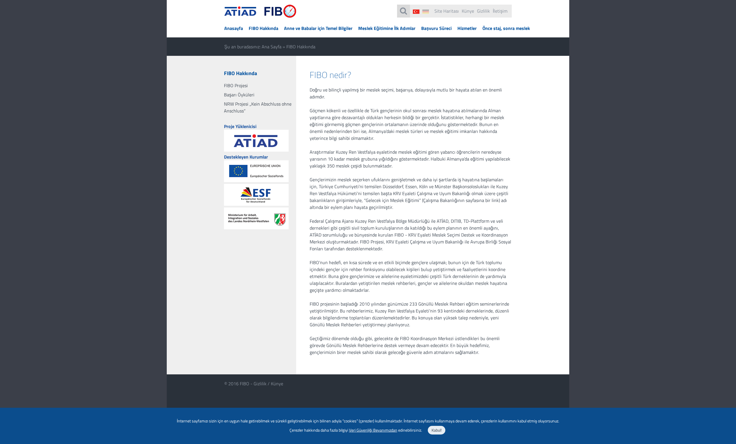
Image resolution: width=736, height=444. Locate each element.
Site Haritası (446, 10)
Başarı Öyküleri (239, 94)
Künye (468, 10)
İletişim (500, 10)
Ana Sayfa (271, 46)
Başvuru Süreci (436, 28)
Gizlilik (483, 10)
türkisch (416, 11)
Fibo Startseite (260, 15)
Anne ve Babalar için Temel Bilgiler (318, 28)
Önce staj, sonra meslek (506, 28)
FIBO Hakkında (263, 28)
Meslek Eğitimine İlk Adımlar (386, 28)
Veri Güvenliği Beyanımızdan (373, 430)
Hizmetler (467, 28)
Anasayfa (233, 28)
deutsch (425, 11)
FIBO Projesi (236, 85)
